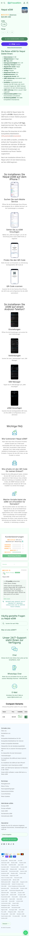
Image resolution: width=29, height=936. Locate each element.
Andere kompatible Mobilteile (9, 743)
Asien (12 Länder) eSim (6, 877)
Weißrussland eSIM (5, 882)
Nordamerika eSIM (6, 813)
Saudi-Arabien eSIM (6, 916)
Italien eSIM (21, 869)
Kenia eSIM (11, 901)
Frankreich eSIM (14, 867)
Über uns (3, 731)
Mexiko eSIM (14, 862)
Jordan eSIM (4, 901)
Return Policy (5, 786)
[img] (6, 570)
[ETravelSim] (14, 3)
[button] (5, 15)
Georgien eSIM (21, 894)
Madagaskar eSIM (5, 905)
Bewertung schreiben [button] (14, 556)
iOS (3, 136)
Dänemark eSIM (5, 892)
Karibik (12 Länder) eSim (18, 884)
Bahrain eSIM (16, 879)
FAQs (2, 736)
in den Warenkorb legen (14, 39)
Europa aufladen (6, 808)
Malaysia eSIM (13, 869)
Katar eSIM (12, 914)
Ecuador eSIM (21, 892)
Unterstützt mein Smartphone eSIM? (12, 765)
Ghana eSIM (15, 896)
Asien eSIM (4, 811)
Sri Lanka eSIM (16, 916)
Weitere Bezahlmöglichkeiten (14, 47)
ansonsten (16, 136)
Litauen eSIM (15, 903)
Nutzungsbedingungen (7, 788)
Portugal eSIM (4, 914)
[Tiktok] (11, 844)
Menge (3, 29)
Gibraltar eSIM (22, 896)
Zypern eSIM (4, 890)
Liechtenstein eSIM (6, 903)
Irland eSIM (19, 899)
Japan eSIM (20, 864)
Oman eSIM (21, 909)
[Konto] (24, 3)
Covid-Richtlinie (6, 794)
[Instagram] (6, 844)
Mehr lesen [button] (7, 598)
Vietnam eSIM (23, 867)
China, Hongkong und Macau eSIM (16, 886)
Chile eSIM (3, 886)
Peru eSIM (3, 911)
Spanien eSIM (23, 871)
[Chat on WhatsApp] (25, 933)
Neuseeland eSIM (16, 907)
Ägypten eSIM (4, 894)
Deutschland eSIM (5, 896)
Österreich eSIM (18, 877)
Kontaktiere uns (5, 733)
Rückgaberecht (5, 783)
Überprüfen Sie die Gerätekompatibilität (13, 746)
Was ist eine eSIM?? (8, 630)
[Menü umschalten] (1, 3)
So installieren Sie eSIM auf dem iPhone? (13, 762)
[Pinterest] (13, 844)
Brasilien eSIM (14, 873)
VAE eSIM (23, 916)
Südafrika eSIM (12, 864)
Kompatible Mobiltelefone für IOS (11, 738)
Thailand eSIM (22, 862)
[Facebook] (4, 844)
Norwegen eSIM (13, 909)
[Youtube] (8, 844)
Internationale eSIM (6, 816)
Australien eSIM (5, 867)
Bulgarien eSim (23, 882)
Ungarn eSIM (4, 899)
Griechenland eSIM (13, 871)
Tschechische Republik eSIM (16, 890)
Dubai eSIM (13, 892)
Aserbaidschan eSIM (6, 879)
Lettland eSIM (19, 901)
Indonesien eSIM (5, 862)
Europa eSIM (5, 806)
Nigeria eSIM (4, 909)
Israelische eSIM (5, 873)
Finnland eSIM (4, 875)
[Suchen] (5, 3)
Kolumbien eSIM (5, 888)
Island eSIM (12, 899)
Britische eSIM (12, 860)
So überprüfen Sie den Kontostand (11, 753)
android (7, 136)
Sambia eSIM (4, 918)
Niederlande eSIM (5, 907)
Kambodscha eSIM (5, 884)
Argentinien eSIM (14, 875)
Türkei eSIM (4, 864)
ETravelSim (7, 927)
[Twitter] (1, 844)
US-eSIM (20, 860)
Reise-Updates (5, 796)
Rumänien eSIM (20, 914)
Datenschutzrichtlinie (7, 791)
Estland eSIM (22, 873)
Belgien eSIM (15, 882)
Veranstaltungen (6, 755)
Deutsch (5, 923)
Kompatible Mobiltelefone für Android (12, 741)
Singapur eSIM (4, 869)
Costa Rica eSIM (14, 888)
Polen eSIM (20, 911)
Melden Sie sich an (9, 839)
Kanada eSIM (4, 871)
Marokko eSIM (15, 905)
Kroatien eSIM (23, 888)
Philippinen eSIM (12, 911)
